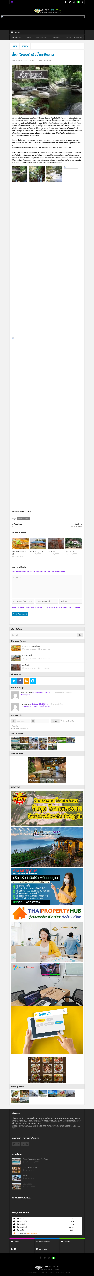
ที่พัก (15, 1249)
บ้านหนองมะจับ (27, 37)
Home (14, 45)
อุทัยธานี (25, 45)
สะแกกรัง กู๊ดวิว (36, 551)
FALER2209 (26, 692)
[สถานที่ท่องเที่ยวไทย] (47, 11)
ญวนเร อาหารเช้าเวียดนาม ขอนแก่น (55, 37)
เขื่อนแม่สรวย (27, 1184)
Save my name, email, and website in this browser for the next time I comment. (46, 607)
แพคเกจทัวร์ (43, 1249)
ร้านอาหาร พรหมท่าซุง (19, 552)
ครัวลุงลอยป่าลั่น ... (56, 704)
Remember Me (68, 721)
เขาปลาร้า (51, 551)
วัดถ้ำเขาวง (70, 551)
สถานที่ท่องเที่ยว (23, 519)
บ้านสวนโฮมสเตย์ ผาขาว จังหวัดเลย (35, 1159)
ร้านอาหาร (67, 1241)
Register (15, 726)
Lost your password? (20, 728)
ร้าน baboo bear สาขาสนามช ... (63, 692)
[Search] (80, 635)
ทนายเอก (25, 704)
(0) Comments (45, 649)
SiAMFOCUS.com (32, 1233)
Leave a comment (45, 60)
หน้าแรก (16, 1241)
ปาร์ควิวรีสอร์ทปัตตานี (38, 780)
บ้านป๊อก (38, 37)
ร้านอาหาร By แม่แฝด (30, 1167)
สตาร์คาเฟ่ (33, 1079)
